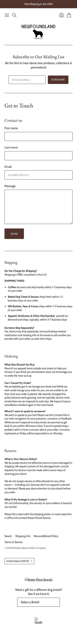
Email (8, 166)
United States (17, 560)
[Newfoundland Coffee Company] (38, 32)
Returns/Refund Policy (46, 536)
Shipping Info (22, 536)
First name (11, 128)
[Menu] (7, 15)
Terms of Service (13, 542)
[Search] (14, 15)
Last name (11, 147)
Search (8, 536)
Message (10, 186)
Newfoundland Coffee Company (29, 547)
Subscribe (58, 79)
